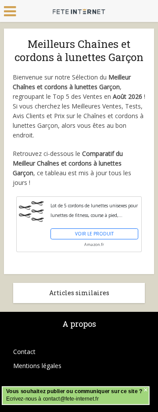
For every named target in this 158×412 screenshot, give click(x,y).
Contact (24, 351)
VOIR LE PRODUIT (94, 234)
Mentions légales (37, 365)
